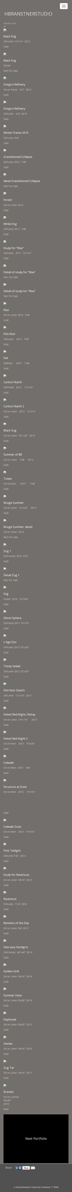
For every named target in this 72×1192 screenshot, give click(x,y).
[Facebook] (16, 1167)
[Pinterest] (26, 1167)
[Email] (33, 1167)
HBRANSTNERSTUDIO (28, 13)
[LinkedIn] (20, 1167)
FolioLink (35, 1187)
